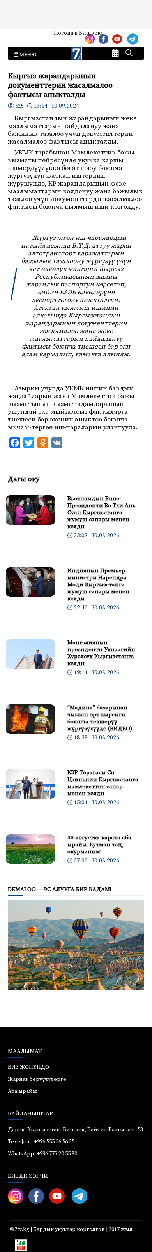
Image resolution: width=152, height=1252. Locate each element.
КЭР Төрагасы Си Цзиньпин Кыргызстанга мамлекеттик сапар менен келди (102, 783)
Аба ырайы (18, 35)
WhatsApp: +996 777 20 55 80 (42, 1153)
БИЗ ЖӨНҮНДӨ (28, 1067)
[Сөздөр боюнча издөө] (129, 53)
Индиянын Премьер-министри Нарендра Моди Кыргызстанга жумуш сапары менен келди (98, 584)
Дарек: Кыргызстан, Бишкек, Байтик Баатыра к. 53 (75, 1129)
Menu (26, 55)
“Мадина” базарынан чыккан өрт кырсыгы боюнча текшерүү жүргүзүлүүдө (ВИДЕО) (99, 718)
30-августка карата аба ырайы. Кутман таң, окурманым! (99, 844)
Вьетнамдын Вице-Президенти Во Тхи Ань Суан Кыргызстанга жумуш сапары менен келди (101, 512)
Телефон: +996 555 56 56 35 (41, 1141)
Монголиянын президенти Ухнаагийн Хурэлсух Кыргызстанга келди (101, 653)
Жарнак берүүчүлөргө (37, 1079)
